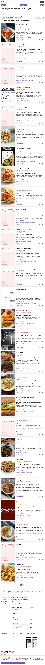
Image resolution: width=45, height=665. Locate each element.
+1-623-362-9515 (20, 535)
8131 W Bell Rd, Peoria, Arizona (22, 181)
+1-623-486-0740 (20, 98)
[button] (31, 607)
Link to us (14, 639)
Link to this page (4, 603)
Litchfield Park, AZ (17, 626)
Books (20, 637)
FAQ (12, 635)
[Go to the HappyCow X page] (7, 652)
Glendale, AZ (16, 609)
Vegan (4, 17)
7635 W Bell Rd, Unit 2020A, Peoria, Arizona (25, 345)
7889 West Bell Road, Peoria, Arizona (24, 432)
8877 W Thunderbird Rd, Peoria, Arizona (24, 100)
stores (10, 599)
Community (4, 633)
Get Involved (3, 645)
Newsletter (3, 643)
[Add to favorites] (42, 40)
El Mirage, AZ (16, 613)
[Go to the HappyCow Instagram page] (13, 652)
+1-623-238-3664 (20, 239)
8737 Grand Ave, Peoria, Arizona (23, 202)
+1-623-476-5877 (20, 555)
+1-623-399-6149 (20, 575)
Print (43, 5)
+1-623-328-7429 (20, 492)
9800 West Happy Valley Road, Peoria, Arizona (26, 58)
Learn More (40, 659)
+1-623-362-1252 (20, 159)
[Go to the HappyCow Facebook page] (2, 652)
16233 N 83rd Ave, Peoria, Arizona (23, 515)
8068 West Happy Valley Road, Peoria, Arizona (26, 222)
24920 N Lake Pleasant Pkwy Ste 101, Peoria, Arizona (27, 537)
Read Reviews (19, 39)
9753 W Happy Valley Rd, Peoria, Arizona (24, 472)
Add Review (19, 61)
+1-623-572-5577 (20, 388)
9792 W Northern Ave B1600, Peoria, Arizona (25, 494)
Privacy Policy (18, 658)
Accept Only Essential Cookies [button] (17, 663)
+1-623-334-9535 (20, 78)
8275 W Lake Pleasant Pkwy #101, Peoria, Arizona (26, 261)
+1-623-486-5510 (20, 200)
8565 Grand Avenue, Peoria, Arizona (24, 37)
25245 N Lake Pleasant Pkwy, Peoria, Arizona (25, 323)
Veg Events (3, 639)
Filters (19, 17)
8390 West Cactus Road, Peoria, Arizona (25, 80)
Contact (13, 637)
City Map (4, 5)
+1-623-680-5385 (20, 259)
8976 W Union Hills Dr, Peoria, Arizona (24, 368)
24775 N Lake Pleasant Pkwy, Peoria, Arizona (25, 241)
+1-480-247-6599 (20, 409)
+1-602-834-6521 (20, 343)
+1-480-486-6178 (20, 301)
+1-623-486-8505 (20, 179)
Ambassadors (4, 637)
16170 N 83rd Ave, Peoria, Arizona (23, 452)
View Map (16, 611)
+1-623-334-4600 (20, 513)
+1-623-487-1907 (20, 139)
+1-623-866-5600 (20, 56)
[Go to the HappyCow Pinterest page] (10, 652)
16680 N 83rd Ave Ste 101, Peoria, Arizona (24, 141)
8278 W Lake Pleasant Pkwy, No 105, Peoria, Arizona (26, 557)
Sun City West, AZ (17, 622)
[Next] (30, 584)
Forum (2, 641)
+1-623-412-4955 (20, 430)
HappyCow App (30, 633)
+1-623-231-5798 (20, 366)
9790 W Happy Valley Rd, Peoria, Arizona (25, 281)
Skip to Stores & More (23, 588)
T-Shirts (20, 635)
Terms (12, 658)
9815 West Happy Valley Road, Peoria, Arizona (25, 390)
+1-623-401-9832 (20, 35)
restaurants (21, 599)
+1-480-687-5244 (20, 321)
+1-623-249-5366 (20, 118)
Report (3, 601)
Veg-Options (10, 17)
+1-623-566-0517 (20, 280)
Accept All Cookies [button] (5, 663)
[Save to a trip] (40, 40)
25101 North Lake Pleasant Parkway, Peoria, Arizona (26, 120)
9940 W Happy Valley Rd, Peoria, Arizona (25, 411)
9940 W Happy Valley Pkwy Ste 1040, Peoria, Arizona (27, 161)
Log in (42, 1)
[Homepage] (6, 2)
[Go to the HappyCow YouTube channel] (5, 652)
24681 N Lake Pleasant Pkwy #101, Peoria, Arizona (26, 303)
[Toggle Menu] (1, 2)
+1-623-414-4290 (20, 220)
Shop (20, 633)
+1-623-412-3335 (20, 450)
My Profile (3, 635)
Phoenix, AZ (16, 618)
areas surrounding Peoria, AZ (30, 596)
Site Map (13, 641)
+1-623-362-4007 (20, 470)
